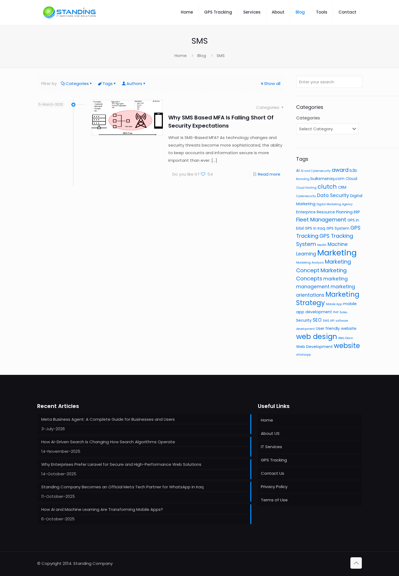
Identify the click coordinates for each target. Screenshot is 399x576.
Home (181, 55)
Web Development (314, 346)
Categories (77, 83)
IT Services (271, 447)
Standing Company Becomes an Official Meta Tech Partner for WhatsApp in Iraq (122, 487)
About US (270, 433)
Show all (272, 83)
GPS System (337, 228)
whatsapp (303, 355)
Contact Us (272, 473)
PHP (335, 312)
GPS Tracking (274, 460)
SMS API (328, 321)
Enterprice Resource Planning (324, 212)
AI (298, 170)
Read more (269, 174)
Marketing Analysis (310, 263)
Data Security (333, 195)
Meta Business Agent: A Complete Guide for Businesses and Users (108, 419)
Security (304, 320)
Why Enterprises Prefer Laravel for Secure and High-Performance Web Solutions (121, 464)
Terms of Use (274, 500)
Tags (108, 83)
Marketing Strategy (327, 299)
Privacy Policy (274, 486)
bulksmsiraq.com (327, 178)
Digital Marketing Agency (334, 204)
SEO (317, 320)
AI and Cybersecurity (316, 171)
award (340, 170)
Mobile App (334, 304)
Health (322, 245)
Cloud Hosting (306, 188)
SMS (221, 55)
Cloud (351, 178)
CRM (342, 187)
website (347, 345)
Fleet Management (321, 219)
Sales (343, 312)
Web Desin (345, 338)
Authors (134, 83)
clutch (327, 186)
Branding (302, 179)
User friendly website (336, 328)
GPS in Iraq (315, 228)
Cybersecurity (306, 196)
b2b (353, 170)
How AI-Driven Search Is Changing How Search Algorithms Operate (108, 442)
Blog (201, 55)
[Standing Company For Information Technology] (70, 12)
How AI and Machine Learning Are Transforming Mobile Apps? (102, 509)
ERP (357, 212)
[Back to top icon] (356, 563)
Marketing (337, 252)
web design (316, 336)
